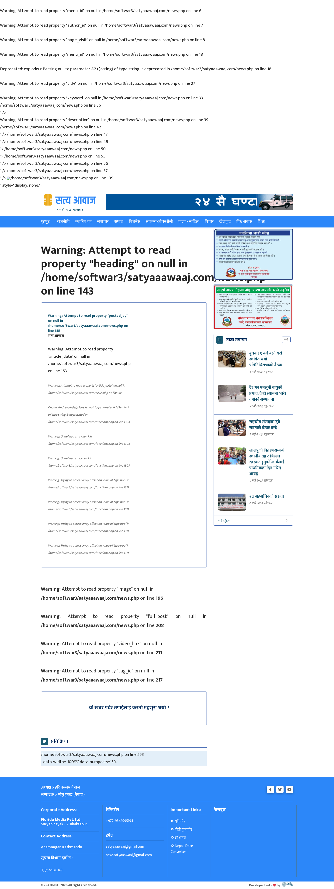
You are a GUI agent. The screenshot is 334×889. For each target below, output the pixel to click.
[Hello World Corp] (287, 885)
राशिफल (180, 838)
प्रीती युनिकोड (183, 830)
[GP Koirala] (199, 201)
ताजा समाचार (236, 340)
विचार (209, 221)
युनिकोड (179, 821)
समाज (118, 221)
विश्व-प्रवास (244, 221)
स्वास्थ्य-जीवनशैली (159, 221)
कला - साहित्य (188, 221)
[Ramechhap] (253, 254)
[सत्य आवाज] (70, 200)
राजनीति (63, 221)
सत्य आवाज (56, 335)
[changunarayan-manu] (253, 307)
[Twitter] (280, 788)
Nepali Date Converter (182, 849)
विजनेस (134, 221)
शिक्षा (261, 221)
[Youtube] (289, 788)
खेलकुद (225, 221)
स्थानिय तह (83, 221)
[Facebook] (270, 788)
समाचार (103, 221)
